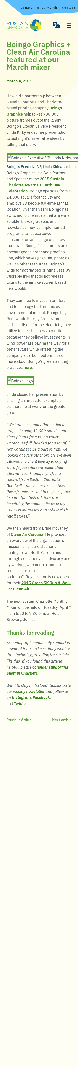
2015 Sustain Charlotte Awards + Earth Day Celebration (35, 185)
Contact (68, 7)
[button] (56, 25)
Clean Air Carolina (27, 534)
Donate (26, 7)
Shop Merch (47, 7)
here (28, 367)
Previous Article (19, 719)
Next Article (62, 719)
